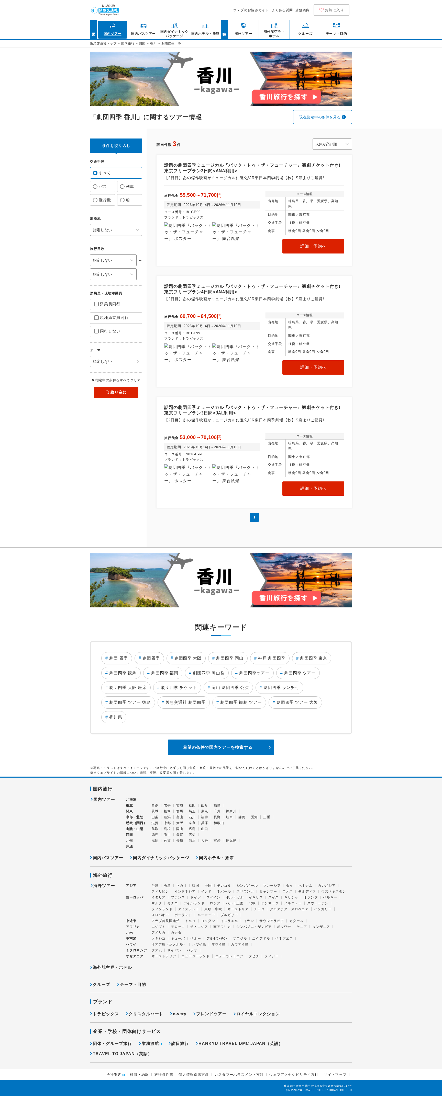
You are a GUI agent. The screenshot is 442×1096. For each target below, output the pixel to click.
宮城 (179, 805)
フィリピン (160, 891)
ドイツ (195, 897)
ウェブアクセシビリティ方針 (293, 1074)
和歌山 (219, 823)
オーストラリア (163, 956)
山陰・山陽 (134, 828)
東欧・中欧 (213, 909)
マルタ (156, 903)
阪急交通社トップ (103, 43)
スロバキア (160, 915)
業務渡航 (150, 1043)
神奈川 (231, 811)
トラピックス (106, 1014)
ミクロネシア (136, 950)
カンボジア (327, 885)
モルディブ (307, 891)
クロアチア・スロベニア (289, 909)
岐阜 (229, 817)
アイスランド (188, 909)
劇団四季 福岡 (165, 673)
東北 (129, 805)
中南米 (131, 938)
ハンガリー (323, 909)
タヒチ (254, 956)
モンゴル (224, 885)
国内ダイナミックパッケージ (161, 858)
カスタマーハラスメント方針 (239, 1074)
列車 (130, 186)
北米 (129, 932)
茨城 (155, 811)
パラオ (192, 950)
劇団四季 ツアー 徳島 (130, 702)
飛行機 (105, 200)
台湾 (155, 885)
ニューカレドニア (229, 956)
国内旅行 (128, 43)
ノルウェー (293, 903)
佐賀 (167, 840)
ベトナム (306, 885)
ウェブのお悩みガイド (251, 10)
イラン (249, 920)
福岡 (155, 840)
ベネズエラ (284, 938)
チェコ (259, 909)
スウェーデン (317, 903)
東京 (204, 811)
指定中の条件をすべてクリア (118, 380)
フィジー (271, 956)
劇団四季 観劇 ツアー (241, 702)
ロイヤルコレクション (258, 1014)
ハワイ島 (199, 944)
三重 (266, 817)
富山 (179, 817)
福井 (204, 817)
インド (206, 891)
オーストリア (238, 909)
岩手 (167, 805)
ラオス (287, 891)
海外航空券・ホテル (112, 967)
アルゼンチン (217, 938)
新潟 (167, 817)
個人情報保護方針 (194, 1074)
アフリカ (133, 926)
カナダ (176, 932)
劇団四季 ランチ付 (281, 687)
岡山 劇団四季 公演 (230, 687)
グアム (156, 950)
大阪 (179, 823)
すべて (105, 173)
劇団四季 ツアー (300, 673)
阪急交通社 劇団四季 (185, 702)
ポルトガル (235, 897)
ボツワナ (284, 926)
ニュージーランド (195, 956)
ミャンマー (268, 891)
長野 (217, 817)
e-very (179, 1014)
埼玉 (192, 811)
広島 (192, 828)
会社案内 (114, 1074)
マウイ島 (219, 944)
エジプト (158, 926)
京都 (167, 823)
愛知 (254, 817)
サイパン (174, 950)
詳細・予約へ (313, 246)
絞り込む (118, 392)
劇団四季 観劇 (123, 673)
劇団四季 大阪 (188, 658)
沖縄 (129, 846)
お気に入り (334, 10)
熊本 (192, 840)
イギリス (256, 897)
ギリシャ (291, 897)
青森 (155, 805)
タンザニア (321, 926)
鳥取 (155, 828)
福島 (217, 805)
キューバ (178, 938)
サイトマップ (335, 1074)
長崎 (179, 840)
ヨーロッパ (134, 897)
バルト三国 (235, 903)
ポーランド (183, 915)
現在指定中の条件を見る (320, 117)
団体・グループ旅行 (112, 1043)
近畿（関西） (136, 823)
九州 (129, 840)
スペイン (213, 897)
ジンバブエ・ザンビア (254, 926)
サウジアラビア (271, 920)
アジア (131, 885)
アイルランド (194, 903)
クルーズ (101, 984)
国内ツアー (104, 799)
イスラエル (229, 920)
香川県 (115, 717)
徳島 (155, 834)
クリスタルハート (146, 1014)
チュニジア (199, 926)
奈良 (192, 823)
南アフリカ (222, 926)
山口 (204, 828)
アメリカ (158, 932)
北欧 (252, 903)
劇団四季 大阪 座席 (128, 687)
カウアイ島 (240, 944)
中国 (208, 885)
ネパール (224, 891)
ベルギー (330, 897)
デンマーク (270, 903)
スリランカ (245, 891)
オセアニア (134, 956)
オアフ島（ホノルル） (169, 944)
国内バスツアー (108, 858)
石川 (192, 817)
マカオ (181, 885)
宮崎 (217, 840)
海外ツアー (104, 885)
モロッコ (178, 926)
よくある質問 (282, 10)
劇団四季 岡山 (230, 658)
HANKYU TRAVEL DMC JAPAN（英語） (240, 1043)
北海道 (131, 799)
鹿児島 (231, 840)
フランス (178, 897)
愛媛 (179, 834)
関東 (129, 811)
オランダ (311, 897)
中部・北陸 (134, 817)
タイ (289, 885)
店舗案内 (302, 10)
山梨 (155, 817)
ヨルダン (208, 920)
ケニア (301, 926)
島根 (167, 828)
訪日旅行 (180, 1043)
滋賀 (155, 823)
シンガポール (247, 885)
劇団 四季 (118, 658)
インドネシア (185, 891)
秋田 (192, 805)
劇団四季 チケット (179, 687)
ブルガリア (229, 915)
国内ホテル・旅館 (216, 858)
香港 (167, 885)
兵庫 (204, 823)
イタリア (158, 897)
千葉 (217, 811)
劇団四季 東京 (313, 658)
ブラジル (240, 938)
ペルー (195, 938)
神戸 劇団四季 (271, 658)
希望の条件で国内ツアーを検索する (217, 747)
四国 (142, 43)
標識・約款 (139, 1074)
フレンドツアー (211, 1014)
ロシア (215, 903)
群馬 (179, 811)
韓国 (195, 885)
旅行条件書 (163, 1074)
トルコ (190, 920)
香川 (153, 43)
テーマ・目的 (133, 984)
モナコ (172, 903)
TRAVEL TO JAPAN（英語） (122, 1054)
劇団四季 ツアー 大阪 (297, 702)
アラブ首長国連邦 (165, 920)
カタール (296, 920)
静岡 (242, 817)
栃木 (167, 811)
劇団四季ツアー (254, 673)
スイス (273, 897)
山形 (204, 805)
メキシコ (158, 938)
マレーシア (272, 885)
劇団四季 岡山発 (209, 673)
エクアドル (261, 938)
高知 (192, 834)
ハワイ (131, 944)
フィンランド (162, 909)
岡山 (179, 828)
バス (103, 186)
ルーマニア (206, 915)
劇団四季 (151, 658)
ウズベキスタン (333, 891)
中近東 (131, 920)
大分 (204, 840)
